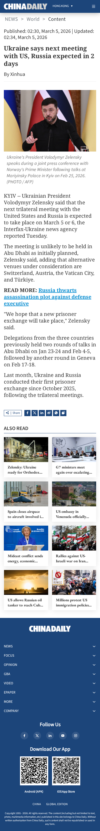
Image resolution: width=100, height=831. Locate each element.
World (33, 19)
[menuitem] (60, 6)
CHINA (37, 804)
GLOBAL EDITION (57, 804)
